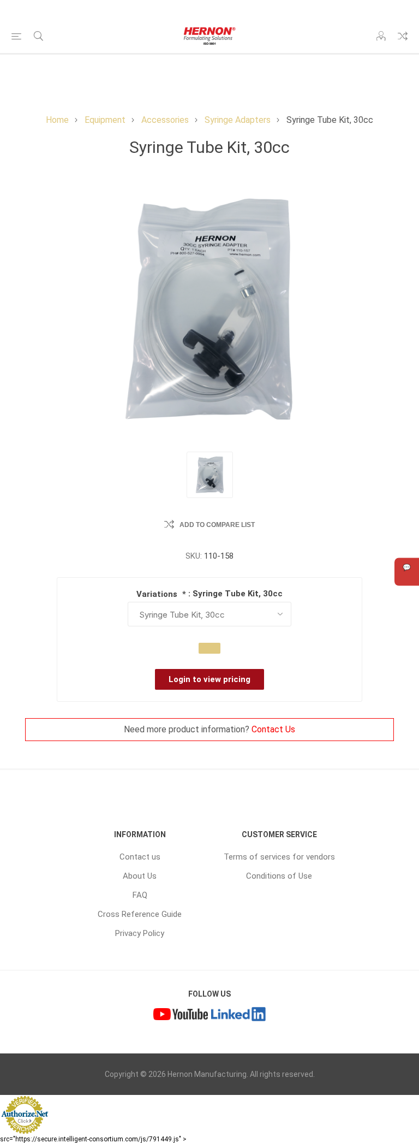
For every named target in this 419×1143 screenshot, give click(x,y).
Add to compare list (217, 525)
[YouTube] (180, 1015)
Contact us (139, 857)
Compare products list (403, 36)
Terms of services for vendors (279, 857)
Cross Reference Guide (140, 914)
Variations (157, 594)
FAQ (140, 895)
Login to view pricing (209, 679)
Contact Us (273, 729)
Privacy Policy (139, 933)
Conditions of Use (279, 876)
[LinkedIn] (238, 1015)
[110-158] (210, 475)
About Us (140, 876)
